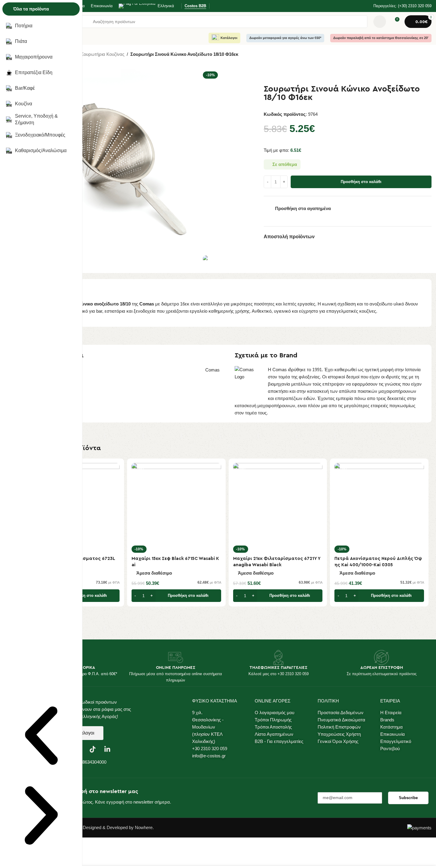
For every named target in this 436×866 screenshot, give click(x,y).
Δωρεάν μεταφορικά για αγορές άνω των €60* (285, 38)
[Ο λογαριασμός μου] (379, 22)
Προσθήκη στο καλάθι (361, 181)
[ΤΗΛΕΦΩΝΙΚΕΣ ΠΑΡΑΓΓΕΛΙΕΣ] (278, 657)
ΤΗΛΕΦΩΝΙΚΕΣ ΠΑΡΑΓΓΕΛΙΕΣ (278, 668)
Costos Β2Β (195, 6)
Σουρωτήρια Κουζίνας (102, 54)
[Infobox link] (399, 6)
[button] (41, 737)
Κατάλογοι (229, 38)
